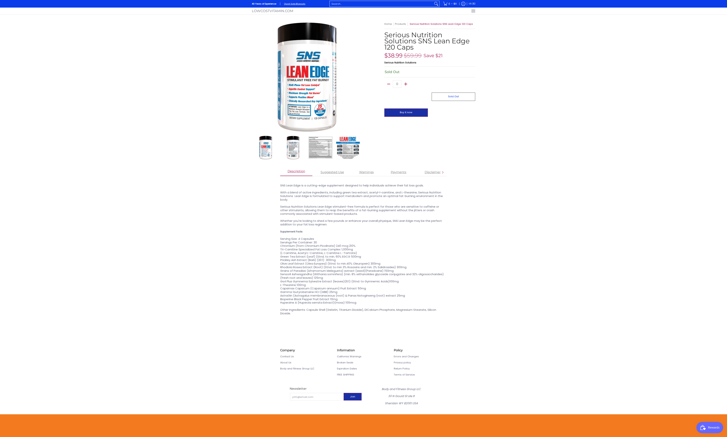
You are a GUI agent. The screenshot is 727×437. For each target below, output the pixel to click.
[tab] (296, 172)
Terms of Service (404, 374)
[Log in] (463, 4)
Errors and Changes (406, 356)
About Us (285, 362)
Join (352, 396)
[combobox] (381, 4)
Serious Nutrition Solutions (400, 62)
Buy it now (406, 112)
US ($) (472, 3)
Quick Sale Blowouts (294, 3)
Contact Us (287, 356)
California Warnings (349, 356)
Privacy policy (402, 362)
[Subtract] (388, 84)
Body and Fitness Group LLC (297, 368)
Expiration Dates (347, 368)
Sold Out (453, 96)
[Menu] (473, 11)
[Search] (436, 4)
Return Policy (402, 368)
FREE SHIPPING (345, 374)
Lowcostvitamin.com (272, 11)
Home (388, 24)
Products (400, 24)
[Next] (359, 77)
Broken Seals (345, 362)
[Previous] (254, 77)
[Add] (405, 84)
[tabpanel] (363, 247)
